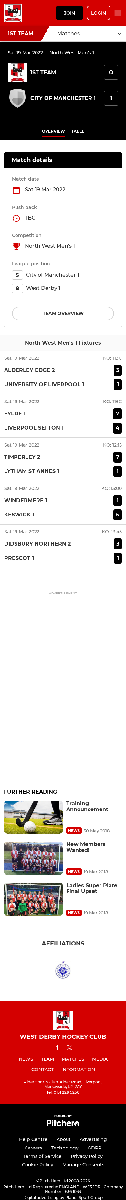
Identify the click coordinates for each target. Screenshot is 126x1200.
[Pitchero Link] (63, 1125)
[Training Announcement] (33, 817)
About (64, 1139)
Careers (33, 1148)
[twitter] (69, 1048)
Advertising (93, 1139)
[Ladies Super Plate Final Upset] (33, 899)
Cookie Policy (37, 1165)
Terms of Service (42, 1156)
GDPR (94, 1148)
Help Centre (33, 1139)
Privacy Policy (87, 1156)
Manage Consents (83, 1165)
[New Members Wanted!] (33, 858)
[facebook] (57, 1048)
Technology (65, 1148)
